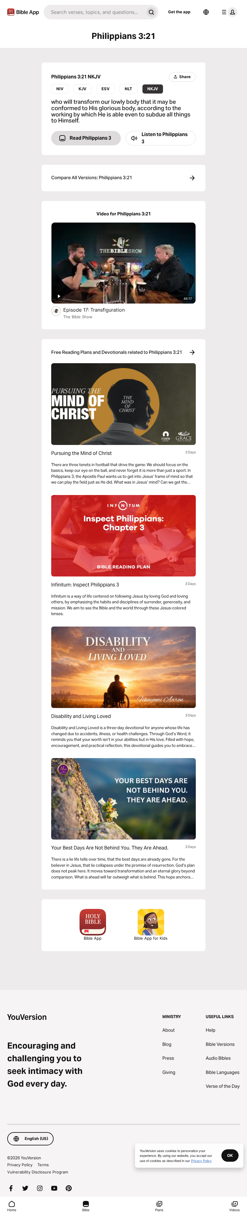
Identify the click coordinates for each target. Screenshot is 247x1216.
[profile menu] (228, 12)
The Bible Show (77, 316)
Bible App (93, 938)
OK (230, 1155)
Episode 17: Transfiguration (101, 309)
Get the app (179, 11)
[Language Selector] (206, 12)
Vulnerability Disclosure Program (37, 1172)
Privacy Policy (20, 1164)
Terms (43, 1164)
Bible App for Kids (150, 938)
